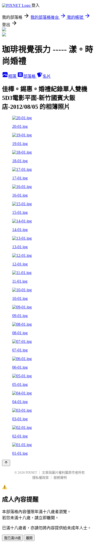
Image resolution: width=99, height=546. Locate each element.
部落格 (30, 76)
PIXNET (31, 472)
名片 (47, 76)
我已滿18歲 (12, 538)
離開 (29, 538)
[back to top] (6, 463)
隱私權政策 (40, 477)
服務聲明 (60, 477)
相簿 (12, 76)
